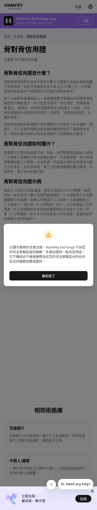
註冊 (83, 498)
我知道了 (48, 275)
